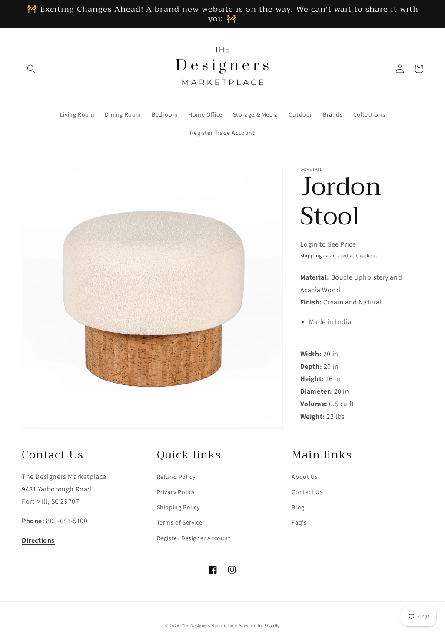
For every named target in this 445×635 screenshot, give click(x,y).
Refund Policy (176, 477)
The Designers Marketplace (209, 625)
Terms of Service (180, 522)
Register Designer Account (194, 538)
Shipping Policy (178, 507)
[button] (31, 68)
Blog (298, 507)
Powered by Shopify (259, 625)
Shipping (311, 255)
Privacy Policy (176, 492)
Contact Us (307, 492)
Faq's (299, 522)
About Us (305, 477)
